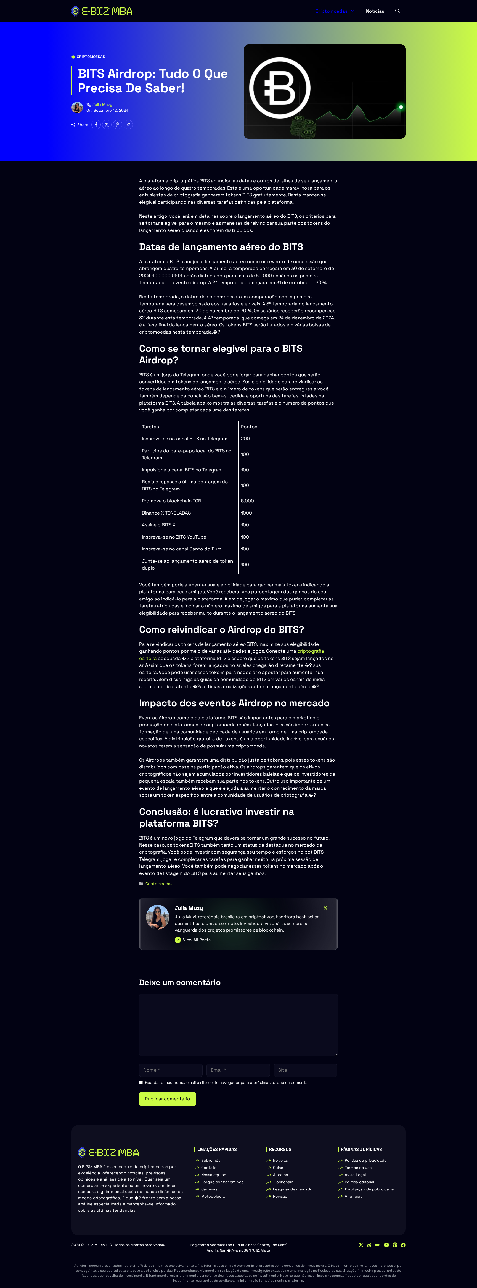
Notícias (375, 11)
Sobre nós (210, 1160)
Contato (209, 1167)
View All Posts (197, 939)
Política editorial (359, 1181)
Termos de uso (358, 1167)
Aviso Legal (355, 1174)
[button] (398, 11)
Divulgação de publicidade (369, 1189)
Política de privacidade (365, 1160)
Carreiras (209, 1189)
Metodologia (213, 1196)
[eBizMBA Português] (101, 11)
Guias (278, 1167)
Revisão (280, 1196)
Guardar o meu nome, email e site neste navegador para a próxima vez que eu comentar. (227, 1082)
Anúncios (353, 1196)
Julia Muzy (102, 104)
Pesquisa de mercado (292, 1189)
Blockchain (283, 1181)
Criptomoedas (332, 11)
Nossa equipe (213, 1174)
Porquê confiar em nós (222, 1181)
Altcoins (280, 1174)
